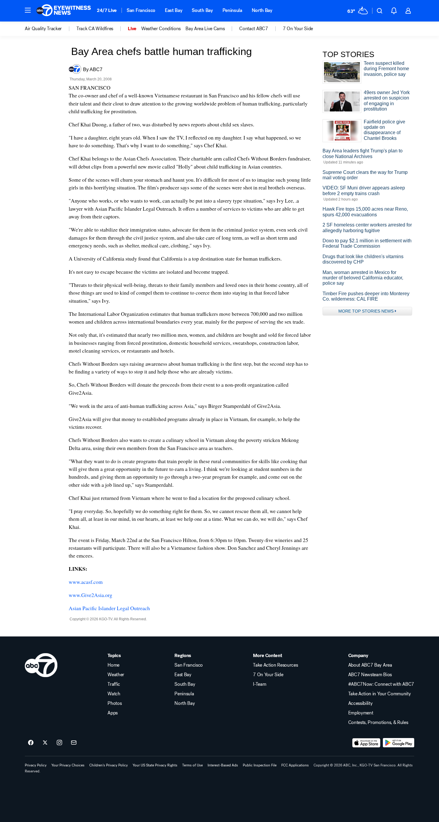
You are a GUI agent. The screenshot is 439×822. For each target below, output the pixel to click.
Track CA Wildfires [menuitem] (94, 28)
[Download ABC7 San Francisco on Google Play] (398, 743)
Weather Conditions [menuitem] (161, 28)
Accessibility (360, 703)
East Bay (173, 10)
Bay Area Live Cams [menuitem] (205, 28)
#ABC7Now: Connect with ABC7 (381, 684)
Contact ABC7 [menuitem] (253, 28)
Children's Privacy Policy (108, 765)
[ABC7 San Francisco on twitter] (45, 743)
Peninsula (232, 10)
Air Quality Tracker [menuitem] (43, 28)
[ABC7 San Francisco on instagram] (59, 743)
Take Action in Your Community (379, 693)
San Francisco (141, 10)
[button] (28, 10)
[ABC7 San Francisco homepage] (63, 10)
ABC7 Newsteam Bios (370, 674)
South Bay (202, 10)
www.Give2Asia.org (90, 594)
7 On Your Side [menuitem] (298, 28)
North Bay (262, 10)
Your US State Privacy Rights (155, 765)
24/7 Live (107, 10)
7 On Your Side (268, 674)
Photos (115, 703)
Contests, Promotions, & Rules (378, 722)
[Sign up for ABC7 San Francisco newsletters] (74, 743)
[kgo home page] (41, 665)
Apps (113, 713)
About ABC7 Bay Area (370, 665)
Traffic (114, 684)
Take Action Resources (275, 665)
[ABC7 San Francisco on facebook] (31, 743)
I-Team (259, 684)
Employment (360, 713)
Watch (114, 693)
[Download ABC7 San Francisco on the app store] (366, 743)
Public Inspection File (260, 765)
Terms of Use (192, 765)
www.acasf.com (86, 581)
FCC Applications (295, 765)
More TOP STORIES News (366, 311)
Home (113, 665)
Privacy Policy (36, 765)
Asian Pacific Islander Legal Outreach (109, 608)
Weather (116, 674)
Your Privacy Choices (68, 765)
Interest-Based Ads (223, 765)
